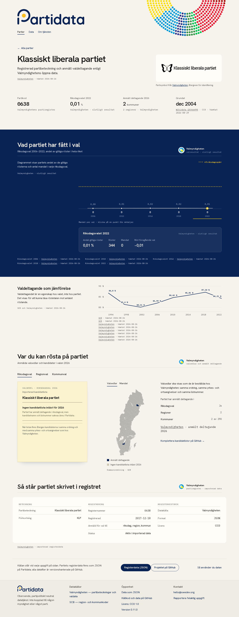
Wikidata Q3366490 (187, 109)
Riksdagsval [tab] (24, 374)
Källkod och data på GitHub (136, 598)
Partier (21, 32)
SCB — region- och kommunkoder (88, 602)
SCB (100, 318)
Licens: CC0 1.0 (130, 604)
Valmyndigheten (25, 79)
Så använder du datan (209, 567)
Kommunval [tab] (59, 374)
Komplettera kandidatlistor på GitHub (183, 441)
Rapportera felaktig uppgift (188, 598)
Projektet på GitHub (165, 567)
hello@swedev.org (184, 592)
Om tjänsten (44, 32)
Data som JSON (130, 592)
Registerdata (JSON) (135, 567)
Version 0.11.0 (129, 609)
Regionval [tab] (42, 374)
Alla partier (25, 48)
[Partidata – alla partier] (50, 17)
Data (31, 32)
